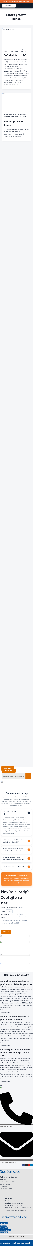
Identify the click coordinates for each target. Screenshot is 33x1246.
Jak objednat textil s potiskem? (16, 867)
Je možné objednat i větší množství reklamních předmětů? (16, 859)
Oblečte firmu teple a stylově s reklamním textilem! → (16, 1)
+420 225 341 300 (6, 1127)
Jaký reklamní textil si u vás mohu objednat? (16, 813)
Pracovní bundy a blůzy (16, 50)
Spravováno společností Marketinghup (16, 1243)
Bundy (6, 50)
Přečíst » (3, 1010)
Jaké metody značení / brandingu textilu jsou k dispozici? (16, 841)
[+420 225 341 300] (16, 1124)
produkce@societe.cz (8, 1162)
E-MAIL (3, 911)
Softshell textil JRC (15, 55)
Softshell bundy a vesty (11, 51)
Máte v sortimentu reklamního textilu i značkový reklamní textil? (16, 850)
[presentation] (16, 37)
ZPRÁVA (3, 918)
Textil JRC (24, 51)
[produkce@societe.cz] (16, 1160)
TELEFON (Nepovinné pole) (10, 915)
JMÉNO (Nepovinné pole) (9, 908)
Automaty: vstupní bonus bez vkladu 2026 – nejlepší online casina (15, 1052)
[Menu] (29, 5)
